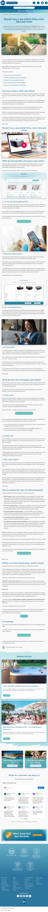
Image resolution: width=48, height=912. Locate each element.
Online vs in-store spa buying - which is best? (15, 85)
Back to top (5, 124)
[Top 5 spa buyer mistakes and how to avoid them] (24, 672)
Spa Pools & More (12, 3)
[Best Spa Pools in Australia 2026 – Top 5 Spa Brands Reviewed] (24, 713)
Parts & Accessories (25, 3)
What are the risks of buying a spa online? (14, 80)
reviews (20, 275)
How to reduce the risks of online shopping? (14, 82)
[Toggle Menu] (46, 3)
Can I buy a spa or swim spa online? (12, 75)
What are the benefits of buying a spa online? (15, 77)
